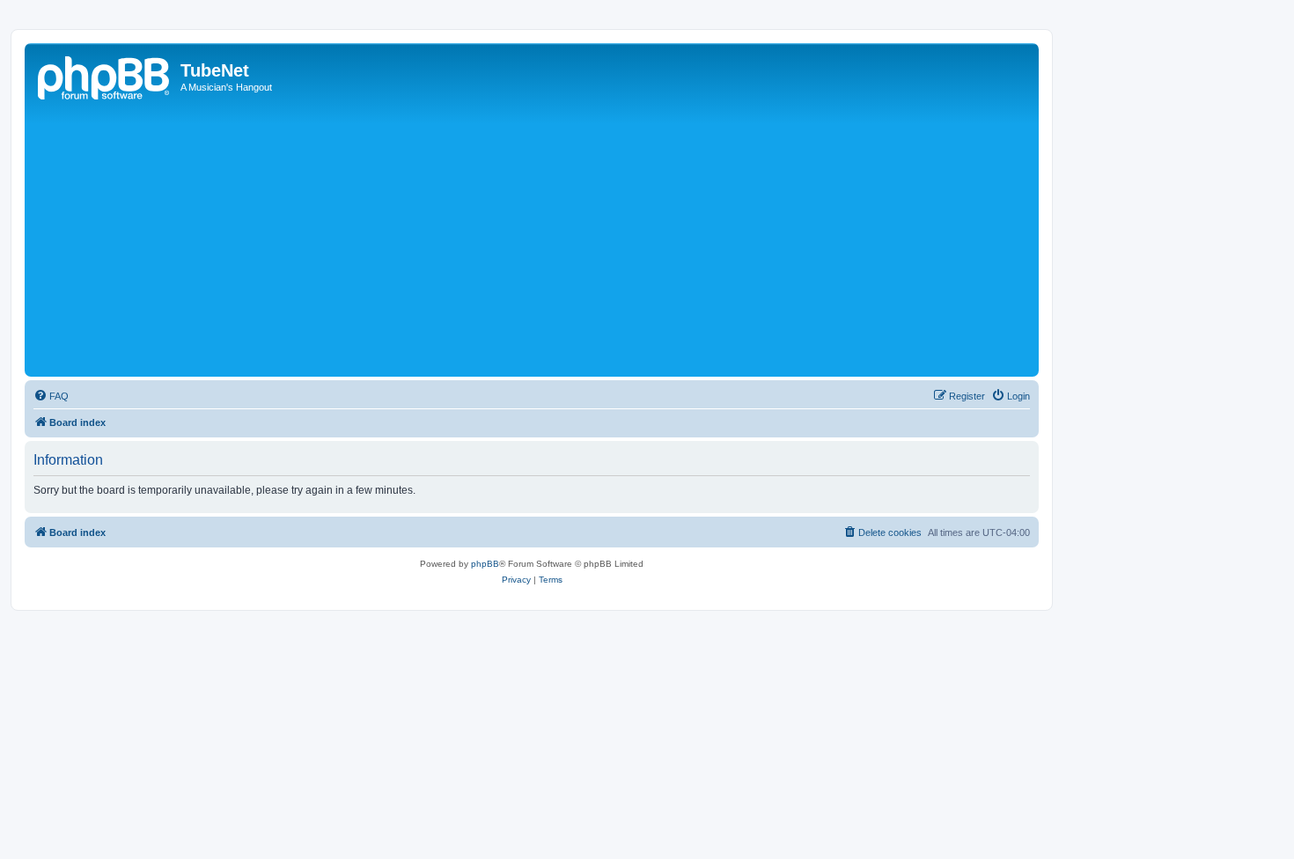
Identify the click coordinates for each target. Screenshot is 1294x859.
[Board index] (104, 76)
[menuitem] (51, 396)
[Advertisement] (557, 240)
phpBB (485, 564)
